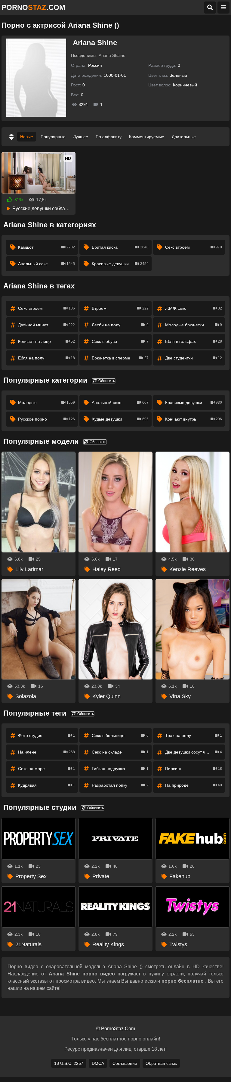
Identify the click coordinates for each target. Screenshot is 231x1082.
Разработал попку (120, 785)
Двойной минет (46, 324)
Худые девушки (120, 419)
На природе (193, 785)
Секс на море (46, 768)
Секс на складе (120, 752)
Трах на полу (193, 735)
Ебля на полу (46, 358)
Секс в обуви (120, 341)
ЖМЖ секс (193, 308)
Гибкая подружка (120, 768)
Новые (26, 136)
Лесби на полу (120, 324)
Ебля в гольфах (193, 341)
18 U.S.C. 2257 (68, 1063)
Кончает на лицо (46, 341)
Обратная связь (161, 1063)
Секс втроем (193, 247)
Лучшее (80, 136)
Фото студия (46, 735)
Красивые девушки (120, 263)
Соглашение (124, 1063)
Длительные (184, 136)
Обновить (106, 381)
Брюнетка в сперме (120, 358)
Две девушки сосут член (193, 752)
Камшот (46, 247)
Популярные (53, 136)
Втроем (120, 308)
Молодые (46, 402)
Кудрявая (46, 785)
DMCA (98, 1063)
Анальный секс (46, 263)
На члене (46, 752)
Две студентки (193, 358)
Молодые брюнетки (193, 324)
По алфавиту (109, 136)
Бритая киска (120, 247)
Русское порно (46, 419)
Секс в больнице (120, 735)
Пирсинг (193, 768)
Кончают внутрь (193, 419)
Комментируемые (146, 136)
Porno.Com (33, 7)
